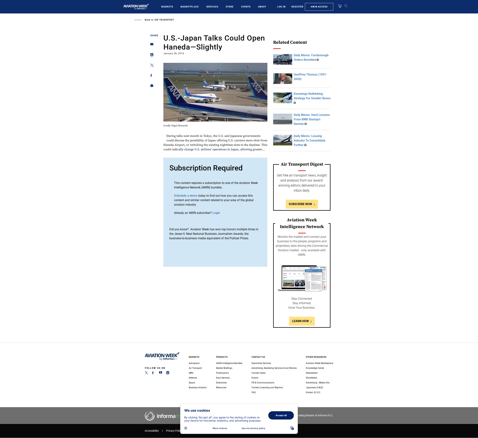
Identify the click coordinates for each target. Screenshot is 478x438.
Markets (167, 6)
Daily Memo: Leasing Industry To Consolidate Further (309, 140)
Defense (193, 377)
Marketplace (190, 6)
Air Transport (164, 20)
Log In (281, 6)
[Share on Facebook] (150, 76)
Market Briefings (224, 368)
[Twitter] (146, 373)
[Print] (150, 86)
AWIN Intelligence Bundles (229, 363)
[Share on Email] (150, 45)
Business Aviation (198, 387)
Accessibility (152, 430)
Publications (222, 373)
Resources (221, 387)
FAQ (254, 392)
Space (192, 382)
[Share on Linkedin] (150, 55)
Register (297, 6)
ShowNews (311, 377)
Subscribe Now (300, 204)
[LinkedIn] (167, 373)
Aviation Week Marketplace (319, 363)
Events (246, 6)
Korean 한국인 (313, 392)
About (262, 6)
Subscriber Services (261, 363)
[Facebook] (153, 373)
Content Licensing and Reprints (267, 387)
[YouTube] (160, 373)
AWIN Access (319, 6)
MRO (191, 373)
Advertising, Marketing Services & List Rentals (274, 368)
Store (230, 6)
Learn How (300, 321)
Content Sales (259, 373)
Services (212, 6)
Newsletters (312, 373)
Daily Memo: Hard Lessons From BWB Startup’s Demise (312, 119)
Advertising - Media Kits (318, 382)
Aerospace (194, 363)
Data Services (223, 377)
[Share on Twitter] (150, 66)
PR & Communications (263, 382)
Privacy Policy (174, 430)
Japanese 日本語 (314, 387)
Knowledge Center (315, 368)
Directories (221, 382)
